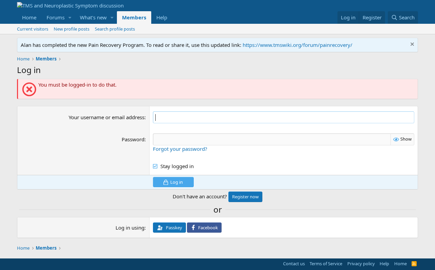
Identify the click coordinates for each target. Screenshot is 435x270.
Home (29, 17)
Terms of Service (326, 263)
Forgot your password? (180, 148)
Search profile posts (115, 29)
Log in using (130, 227)
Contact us (294, 263)
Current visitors (32, 29)
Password (133, 139)
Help (161, 17)
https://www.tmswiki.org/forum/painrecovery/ (297, 44)
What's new (93, 17)
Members (134, 17)
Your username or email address (106, 117)
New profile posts (71, 29)
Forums (56, 17)
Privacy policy (361, 263)
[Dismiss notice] (411, 45)
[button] (70, 17)
